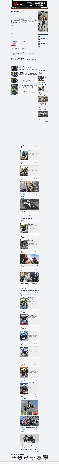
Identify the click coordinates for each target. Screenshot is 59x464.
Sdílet (29, 176)
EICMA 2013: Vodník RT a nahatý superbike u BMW (16, 42)
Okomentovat (35, 176)
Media (25, 7)
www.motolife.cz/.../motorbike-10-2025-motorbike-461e (28, 382)
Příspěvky (19, 7)
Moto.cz (23, 396)
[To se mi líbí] (36, 146)
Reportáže (28, 8)
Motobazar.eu (19, 0)
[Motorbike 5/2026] (24, 80)
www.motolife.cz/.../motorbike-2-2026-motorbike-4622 (28, 313)
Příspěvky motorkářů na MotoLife (26, 145)
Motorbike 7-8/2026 (43, 35)
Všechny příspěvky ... (46, 121)
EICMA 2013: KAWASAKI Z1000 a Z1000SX (15, 43)
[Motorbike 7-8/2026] (24, 69)
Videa (33, 8)
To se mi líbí (23, 176)
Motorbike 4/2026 (43, 43)
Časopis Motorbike (42, 82)
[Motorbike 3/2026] (24, 92)
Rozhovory (31, 8)
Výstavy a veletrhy (36, 8)
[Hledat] (47, 7)
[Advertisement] (43, 58)
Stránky (28, 7)
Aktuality (16, 9)
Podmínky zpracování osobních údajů (26, 462)
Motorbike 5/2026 (43, 40)
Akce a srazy (12, 8)
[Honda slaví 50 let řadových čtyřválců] (24, 49)
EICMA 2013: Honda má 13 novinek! (15, 42)
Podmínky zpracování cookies (33, 462)
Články (22, 7)
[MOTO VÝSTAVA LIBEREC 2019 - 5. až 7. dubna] (24, 61)
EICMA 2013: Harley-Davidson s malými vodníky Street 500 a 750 (18, 41)
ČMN (17, 8)
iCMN (13, 9)
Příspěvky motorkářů (41, 70)
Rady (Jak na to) (24, 8)
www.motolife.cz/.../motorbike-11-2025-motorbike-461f (28, 366)
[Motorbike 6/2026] (24, 75)
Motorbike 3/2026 (43, 45)
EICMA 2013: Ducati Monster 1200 (15, 44)
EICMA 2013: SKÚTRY (13, 40)
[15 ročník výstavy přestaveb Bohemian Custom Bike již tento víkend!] (24, 55)
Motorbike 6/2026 (43, 38)
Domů (11, 9)
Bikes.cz (16, 0)
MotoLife (14, 0)
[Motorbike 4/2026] (24, 86)
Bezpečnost (15, 8)
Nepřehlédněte (20, 8)
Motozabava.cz (22, 0)
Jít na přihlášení (36, 292)
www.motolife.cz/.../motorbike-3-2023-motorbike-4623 (28, 297)
